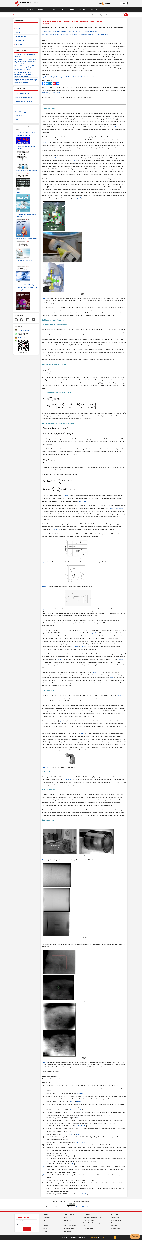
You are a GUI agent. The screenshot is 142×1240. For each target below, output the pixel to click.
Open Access (115, 1217)
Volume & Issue (88, 1228)
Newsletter (18, 108)
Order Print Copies (89, 1220)
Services (82, 9)
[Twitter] (16, 319)
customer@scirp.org (24, 330)
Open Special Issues (22, 93)
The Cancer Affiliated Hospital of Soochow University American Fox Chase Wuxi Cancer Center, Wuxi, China (75, 34)
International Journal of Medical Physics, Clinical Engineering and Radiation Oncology (68, 21)
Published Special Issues (23, 97)
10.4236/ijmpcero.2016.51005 (54, 37)
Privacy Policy (115, 1228)
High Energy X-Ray (48, 77)
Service (86, 1215)
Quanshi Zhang (47, 31)
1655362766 (22, 337)
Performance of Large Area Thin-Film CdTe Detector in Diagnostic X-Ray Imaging (25, 61)
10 (98, 195)
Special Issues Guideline (23, 101)
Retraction (114, 1225)
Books (52, 9)
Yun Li (76, 31)
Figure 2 (66, 495)
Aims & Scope (20, 25)
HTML (71, 37)
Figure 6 (61, 721)
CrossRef (80, 1093)
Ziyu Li (81, 31)
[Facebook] (21, 319)
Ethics (65, 1217)
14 (86, 700)
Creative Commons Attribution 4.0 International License (85, 1207)
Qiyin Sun (64, 31)
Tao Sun (86, 31)
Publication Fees (21, 40)
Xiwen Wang (56, 31)
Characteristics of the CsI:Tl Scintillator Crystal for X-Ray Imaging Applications (23, 74)
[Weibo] (33, 319)
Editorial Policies (68, 1220)
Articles (30, 9)
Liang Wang (93, 31)
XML (75, 37)
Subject (45, 1220)
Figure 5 (118, 695)
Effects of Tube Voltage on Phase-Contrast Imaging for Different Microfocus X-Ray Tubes (25, 67)
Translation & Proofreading (91, 1223)
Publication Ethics (116, 1220)
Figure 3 (81, 501)
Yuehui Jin (70, 31)
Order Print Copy (20, 112)
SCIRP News (93, 1237)
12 (85, 501)
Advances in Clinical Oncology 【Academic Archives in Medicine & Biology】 (26, 287)
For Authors (67, 1223)
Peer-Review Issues (69, 1225)
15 (48, 742)
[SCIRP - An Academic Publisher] (26, 3)
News (62, 9)
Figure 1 (45, 142)
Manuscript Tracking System (92, 1217)
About (72, 9)
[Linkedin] (27, 319)
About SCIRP (68, 1215)
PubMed (78, 1101)
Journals (41, 9)
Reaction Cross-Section (88, 77)
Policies (114, 1215)
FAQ (16, 119)
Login (124, 3)
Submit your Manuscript (77, 1237)
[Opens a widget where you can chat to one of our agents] (134, 1236)
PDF (66, 37)
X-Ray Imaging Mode (60, 77)
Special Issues (67, 1231)
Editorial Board (21, 36)
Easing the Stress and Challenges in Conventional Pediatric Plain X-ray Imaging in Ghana (25, 80)
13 (117, 508)
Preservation (115, 1223)
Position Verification (74, 77)
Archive (18, 32)
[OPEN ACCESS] (104, 3)
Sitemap (45, 1225)
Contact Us (18, 115)
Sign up (63, 1237)
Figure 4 (112, 508)
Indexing (19, 44)
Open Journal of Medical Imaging (26, 170)
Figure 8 (68, 779)
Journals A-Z (47, 1217)
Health (18, 192)
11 (98, 498)
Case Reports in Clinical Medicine (26, 238)
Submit (94, 9)
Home (19, 9)
